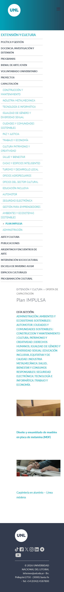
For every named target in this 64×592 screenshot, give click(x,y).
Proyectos (7, 77)
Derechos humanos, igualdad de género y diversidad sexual (38, 346)
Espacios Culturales (14, 272)
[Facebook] (22, 549)
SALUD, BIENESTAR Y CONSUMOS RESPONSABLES (32, 367)
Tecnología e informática (19, 106)
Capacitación (9, 83)
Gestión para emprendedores (21, 206)
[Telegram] (42, 549)
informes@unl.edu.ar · (34, 573)
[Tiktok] (16, 549)
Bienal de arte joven (14, 65)
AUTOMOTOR (25, 324)
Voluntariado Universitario (19, 71)
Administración (12, 229)
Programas (8, 58)
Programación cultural (17, 278)
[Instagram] (32, 549)
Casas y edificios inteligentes (21, 163)
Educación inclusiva (16, 188)
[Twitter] (26, 549)
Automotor (10, 194)
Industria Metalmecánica (19, 100)
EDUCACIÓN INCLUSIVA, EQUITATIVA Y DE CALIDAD (37, 355)
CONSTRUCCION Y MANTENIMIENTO (38, 333)
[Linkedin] (37, 549)
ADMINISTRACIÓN (27, 316)
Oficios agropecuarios (17, 175)
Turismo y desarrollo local (20, 169)
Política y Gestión (12, 42)
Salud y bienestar (14, 157)
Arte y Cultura (10, 237)
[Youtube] (18, 554)
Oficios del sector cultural (20, 181)
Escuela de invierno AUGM (17, 266)
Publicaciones (10, 243)
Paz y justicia (11, 134)
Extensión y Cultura (29, 289)
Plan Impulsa (14, 223)
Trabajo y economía (15, 140)
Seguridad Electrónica (17, 200)
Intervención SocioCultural (19, 259)
